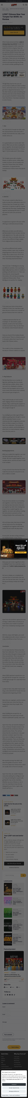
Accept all (14, 1084)
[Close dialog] (26, 541)
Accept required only (14, 1088)
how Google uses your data (12, 1079)
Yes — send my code (20, 552)
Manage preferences (14, 1091)
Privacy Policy (5, 1095)
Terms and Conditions (14, 1095)
